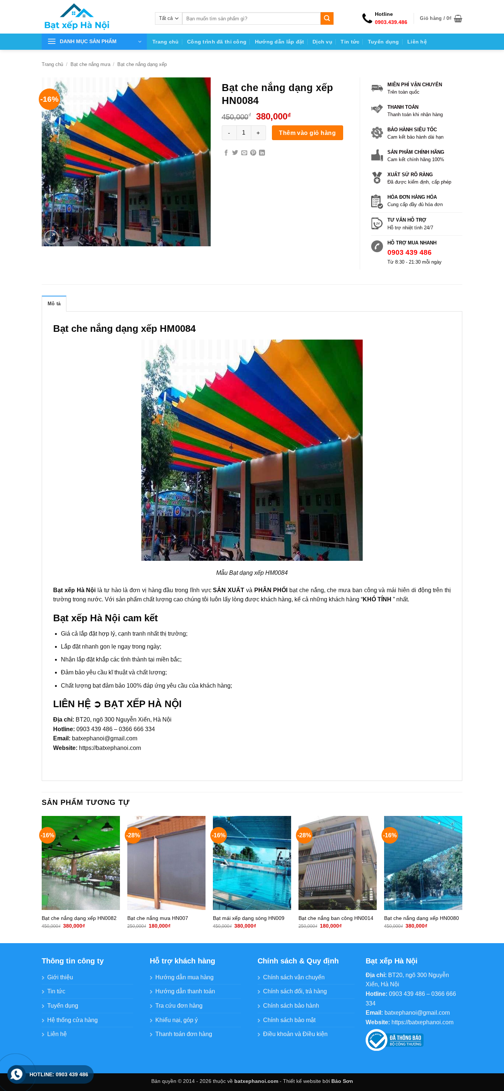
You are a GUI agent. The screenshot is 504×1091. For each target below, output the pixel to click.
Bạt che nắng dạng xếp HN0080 (421, 918)
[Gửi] (327, 18)
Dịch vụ (322, 42)
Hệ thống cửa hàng (72, 1020)
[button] (441, 18)
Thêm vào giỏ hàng (307, 133)
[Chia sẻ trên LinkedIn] (262, 153)
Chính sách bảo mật (289, 1020)
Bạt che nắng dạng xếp (142, 64)
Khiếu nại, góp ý (176, 1020)
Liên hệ (417, 42)
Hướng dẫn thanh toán (185, 991)
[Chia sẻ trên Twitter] (235, 153)
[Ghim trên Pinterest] (253, 153)
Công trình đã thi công (216, 42)
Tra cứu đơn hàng (179, 1006)
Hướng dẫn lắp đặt (279, 42)
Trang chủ (165, 42)
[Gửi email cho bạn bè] (244, 153)
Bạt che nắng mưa (90, 64)
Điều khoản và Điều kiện (295, 1034)
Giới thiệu (60, 977)
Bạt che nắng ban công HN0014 (335, 918)
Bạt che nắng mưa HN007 (157, 918)
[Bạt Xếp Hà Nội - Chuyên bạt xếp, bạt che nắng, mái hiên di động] (93, 17)
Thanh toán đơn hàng (183, 1034)
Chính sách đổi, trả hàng (295, 991)
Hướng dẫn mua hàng (184, 977)
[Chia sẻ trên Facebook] (226, 153)
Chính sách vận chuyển (294, 977)
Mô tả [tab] (54, 303)
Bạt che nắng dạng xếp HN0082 (79, 918)
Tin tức (350, 42)
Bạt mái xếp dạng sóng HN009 (248, 918)
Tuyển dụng (383, 42)
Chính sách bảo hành (291, 1006)
